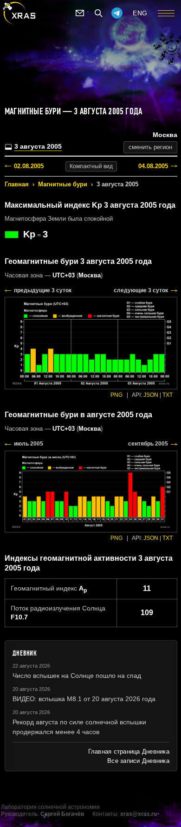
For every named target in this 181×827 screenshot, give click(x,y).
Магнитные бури (62, 184)
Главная (17, 184)
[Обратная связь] (79, 13)
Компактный (91, 166)
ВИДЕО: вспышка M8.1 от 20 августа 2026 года (84, 698)
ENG (140, 13)
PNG (116, 395)
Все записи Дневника (138, 760)
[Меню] (166, 13)
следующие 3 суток (141, 290)
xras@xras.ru (138, 814)
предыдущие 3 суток (42, 290)
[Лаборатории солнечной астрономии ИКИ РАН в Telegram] (117, 13)
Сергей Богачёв (62, 814)
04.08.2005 (153, 166)
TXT (167, 395)
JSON (150, 395)
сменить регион (150, 147)
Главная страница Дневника (128, 751)
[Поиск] (98, 13)
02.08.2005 (29, 166)
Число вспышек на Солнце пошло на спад (77, 675)
